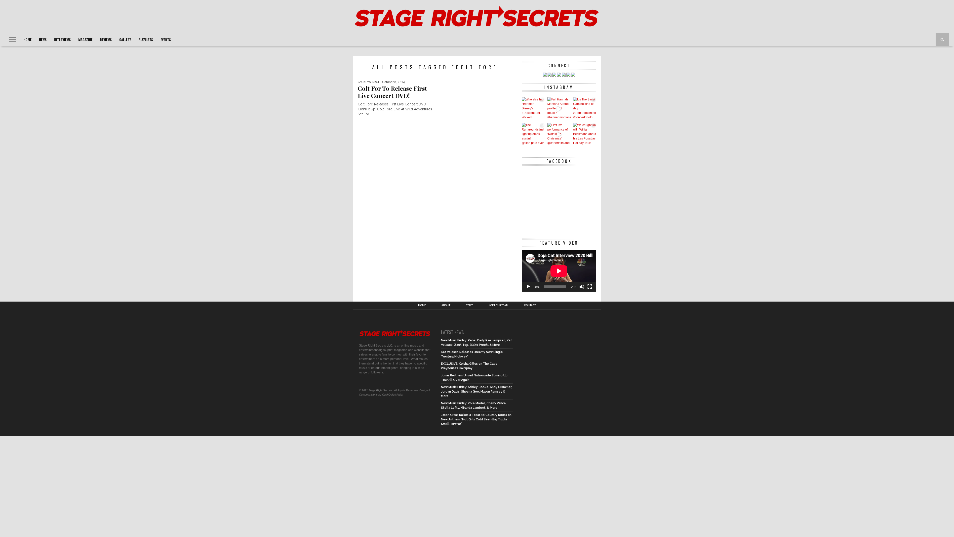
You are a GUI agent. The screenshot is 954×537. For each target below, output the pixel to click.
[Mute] (581, 286)
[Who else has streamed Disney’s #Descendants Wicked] (533, 108)
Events (165, 39)
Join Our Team (498, 305)
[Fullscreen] (589, 286)
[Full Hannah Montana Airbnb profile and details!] (558, 108)
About (445, 305)
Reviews (106, 39)
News (43, 39)
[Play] (528, 286)
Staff (469, 305)
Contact (530, 305)
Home (28, 39)
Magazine (85, 39)
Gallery (125, 39)
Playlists (145, 39)
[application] (559, 271)
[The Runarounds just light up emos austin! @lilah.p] (533, 134)
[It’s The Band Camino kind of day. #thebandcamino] (584, 108)
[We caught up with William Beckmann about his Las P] (584, 134)
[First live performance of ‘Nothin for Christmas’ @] (558, 134)
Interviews (62, 39)
